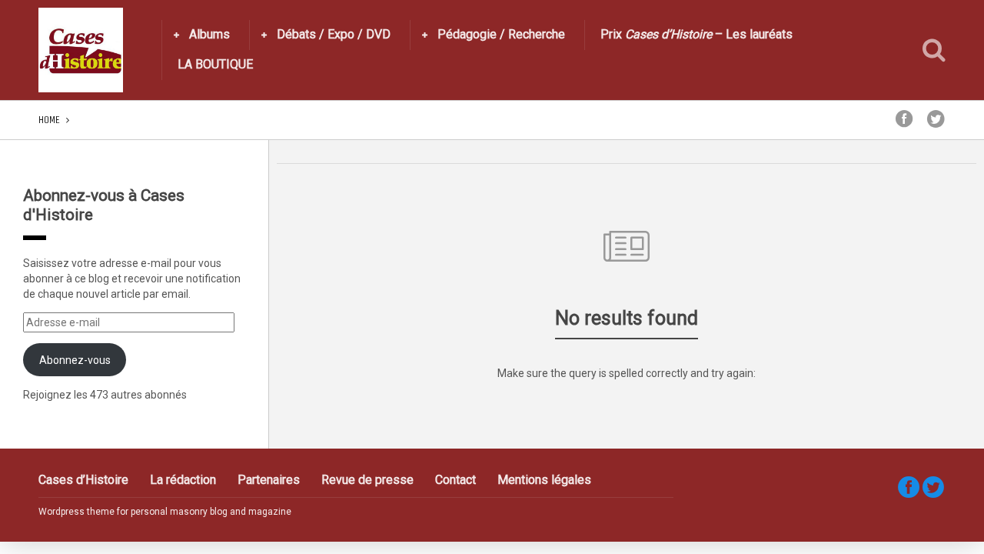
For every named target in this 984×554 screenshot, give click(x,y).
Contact (455, 479)
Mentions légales (544, 479)
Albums (209, 34)
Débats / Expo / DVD (334, 34)
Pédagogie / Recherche (501, 34)
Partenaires (269, 479)
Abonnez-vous (75, 360)
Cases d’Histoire (83, 479)
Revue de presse (367, 479)
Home (49, 119)
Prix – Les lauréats (696, 34)
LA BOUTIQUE (215, 64)
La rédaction (183, 479)
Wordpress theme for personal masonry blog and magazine (164, 511)
